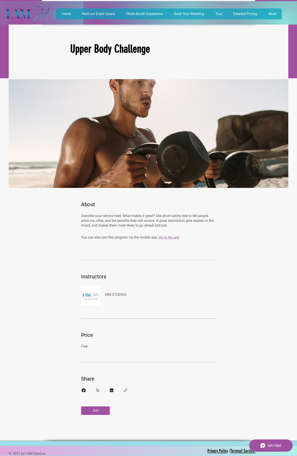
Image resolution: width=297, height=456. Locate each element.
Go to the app (169, 237)
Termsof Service (243, 450)
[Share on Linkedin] (111, 390)
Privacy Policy (217, 450)
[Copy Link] (125, 390)
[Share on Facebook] (83, 390)
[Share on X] (97, 390)
